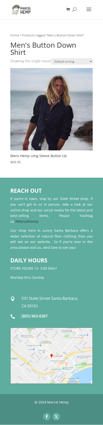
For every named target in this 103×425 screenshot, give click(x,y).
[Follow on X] (56, 416)
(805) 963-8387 (35, 316)
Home (14, 35)
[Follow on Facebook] (47, 416)
